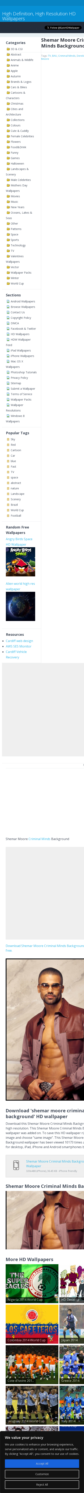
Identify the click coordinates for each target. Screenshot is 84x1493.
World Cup (17, 283)
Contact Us (18, 312)
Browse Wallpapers (23, 307)
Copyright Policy (21, 318)
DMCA (15, 323)
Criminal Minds (67, 55)
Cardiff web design (19, 641)
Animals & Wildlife (22, 60)
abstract (16, 483)
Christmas (17, 103)
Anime (15, 65)
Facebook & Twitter (23, 328)
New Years (17, 207)
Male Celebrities (21, 180)
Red (13, 445)
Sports (15, 240)
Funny (14, 152)
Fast (13, 466)
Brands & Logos (21, 82)
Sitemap (16, 383)
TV (12, 251)
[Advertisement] (42, 709)
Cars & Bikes (19, 87)
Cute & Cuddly (20, 131)
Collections (18, 120)
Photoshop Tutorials (24, 372)
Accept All (42, 1463)
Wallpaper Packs (21, 272)
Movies (15, 196)
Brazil (14, 504)
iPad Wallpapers (21, 350)
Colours (16, 125)
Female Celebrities (22, 136)
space (14, 477)
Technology (18, 245)
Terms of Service (21, 394)
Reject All (42, 1484)
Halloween (17, 163)
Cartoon (16, 450)
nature (15, 488)
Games (15, 158)
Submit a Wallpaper (23, 388)
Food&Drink (18, 147)
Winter (15, 278)
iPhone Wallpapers (22, 356)
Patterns (16, 229)
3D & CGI (17, 49)
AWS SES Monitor (18, 646)
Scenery (16, 499)
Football (16, 515)
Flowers (16, 142)
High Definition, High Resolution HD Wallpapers (39, 16)
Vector (15, 267)
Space (14, 234)
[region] (42, 1462)
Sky (13, 439)
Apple (14, 71)
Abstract (16, 54)
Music (14, 201)
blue (13, 461)
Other (14, 223)
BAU (54, 55)
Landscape (17, 494)
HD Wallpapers (20, 334)
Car (13, 455)
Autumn (16, 76)
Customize (42, 1474)
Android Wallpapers (23, 301)
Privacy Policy (19, 378)
